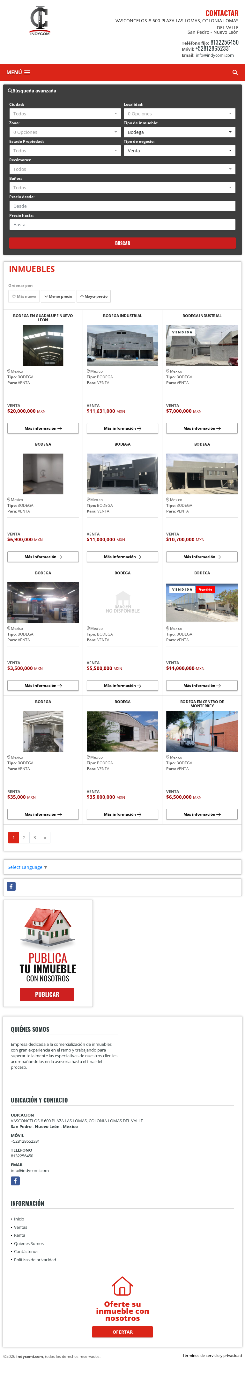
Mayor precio (95, 296)
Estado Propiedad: (26, 141)
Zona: (14, 123)
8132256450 (225, 42)
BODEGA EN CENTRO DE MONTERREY (202, 704)
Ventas (20, 1227)
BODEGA (43, 444)
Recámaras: (20, 160)
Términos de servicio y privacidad (212, 1355)
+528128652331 (213, 48)
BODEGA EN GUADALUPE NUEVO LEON (43, 318)
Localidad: (133, 104)
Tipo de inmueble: (141, 123)
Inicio (19, 1219)
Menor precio (60, 296)
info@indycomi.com (30, 1170)
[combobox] (65, 113)
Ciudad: (16, 104)
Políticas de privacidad (35, 1260)
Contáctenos (26, 1251)
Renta (19, 1235)
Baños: (15, 178)
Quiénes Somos (29, 1243)
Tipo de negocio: (139, 141)
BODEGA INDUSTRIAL (122, 316)
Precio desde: (21, 197)
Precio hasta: (21, 215)
